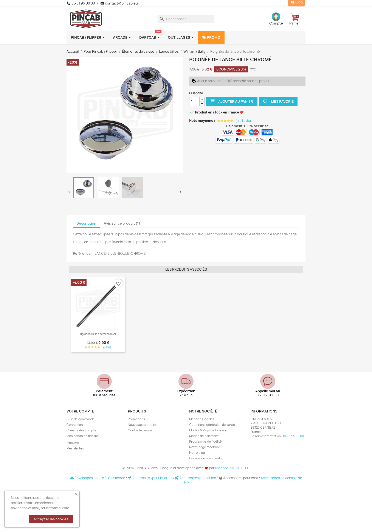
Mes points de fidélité (82, 436)
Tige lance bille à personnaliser (98, 334)
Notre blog (197, 453)
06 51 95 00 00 (83, 3)
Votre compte (80, 411)
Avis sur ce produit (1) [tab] (122, 223)
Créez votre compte (81, 430)
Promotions (136, 419)
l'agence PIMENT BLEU (232, 468)
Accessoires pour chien (198, 478)
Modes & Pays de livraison (208, 430)
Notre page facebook (204, 447)
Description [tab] (86, 223)
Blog (299, 2)
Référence (82, 253)
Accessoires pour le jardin (152, 478)
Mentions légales (201, 419)
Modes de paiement (204, 436)
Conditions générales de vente (212, 425)
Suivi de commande (81, 419)
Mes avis (73, 443)
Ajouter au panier (231, 101)
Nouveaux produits (142, 425)
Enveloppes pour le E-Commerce (100, 478)
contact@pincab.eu (121, 3)
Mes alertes (75, 448)
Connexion (75, 425)
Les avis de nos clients (205, 458)
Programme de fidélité (205, 441)
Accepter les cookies (51, 519)
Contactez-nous (140, 430)
